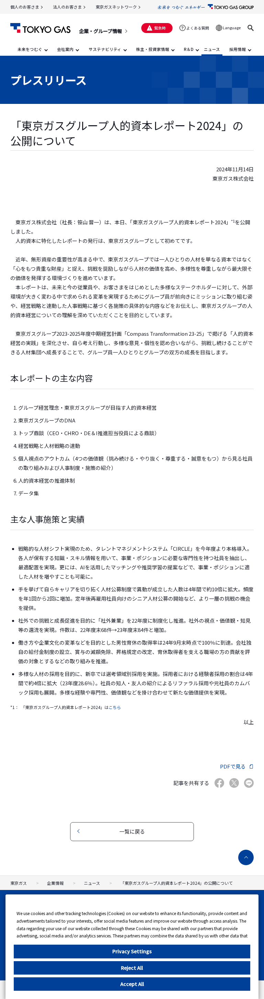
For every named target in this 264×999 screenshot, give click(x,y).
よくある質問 (197, 28)
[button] (251, 27)
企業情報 (55, 883)
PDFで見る (233, 766)
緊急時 (160, 28)
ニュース (92, 883)
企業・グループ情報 (100, 31)
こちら (115, 707)
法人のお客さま (67, 7)
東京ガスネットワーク (116, 7)
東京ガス (18, 883)
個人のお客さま (24, 7)
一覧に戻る (132, 831)
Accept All (132, 983)
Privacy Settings (132, 951)
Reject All (132, 967)
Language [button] (232, 27)
